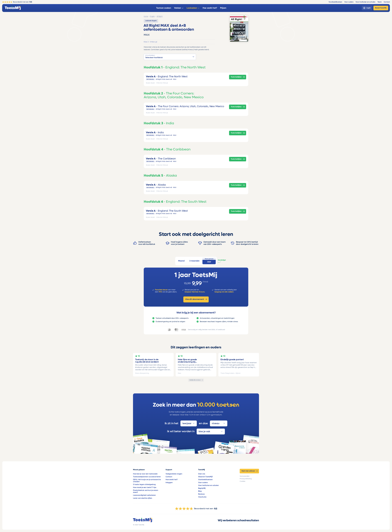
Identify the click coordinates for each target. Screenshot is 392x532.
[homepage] (13, 8)
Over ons (201, 474)
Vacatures (202, 497)
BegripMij (201, 488)
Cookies (242, 481)
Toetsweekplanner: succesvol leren (147, 477)
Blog (200, 491)
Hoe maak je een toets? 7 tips (144, 487)
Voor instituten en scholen (208, 485)
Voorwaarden (244, 476)
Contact (169, 477)
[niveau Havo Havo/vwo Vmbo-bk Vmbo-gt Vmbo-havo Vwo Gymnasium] (218, 423)
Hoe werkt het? (172, 479)
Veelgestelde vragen (174, 474)
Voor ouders (203, 482)
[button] (170, 57)
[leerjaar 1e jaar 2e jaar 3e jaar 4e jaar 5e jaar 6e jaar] (188, 423)
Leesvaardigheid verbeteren (144, 495)
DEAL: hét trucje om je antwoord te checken (147, 480)
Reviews (201, 494)
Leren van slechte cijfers (142, 498)
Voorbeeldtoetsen (205, 479)
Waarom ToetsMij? (205, 477)
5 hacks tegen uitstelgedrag (144, 484)
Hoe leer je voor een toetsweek (145, 474)
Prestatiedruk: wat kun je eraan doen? (145, 491)
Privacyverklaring (246, 479)
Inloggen (169, 482)
